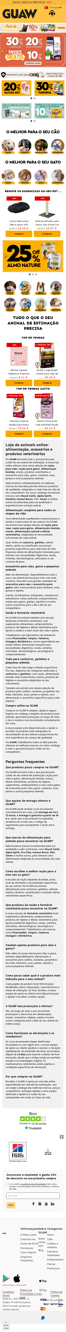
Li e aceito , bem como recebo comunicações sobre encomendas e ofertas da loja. (34, 1186)
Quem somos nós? (41, 1242)
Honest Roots (25, 499)
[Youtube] (46, 1204)
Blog (40, 1250)
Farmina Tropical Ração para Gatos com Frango (19, 423)
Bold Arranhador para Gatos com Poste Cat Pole (47, 223)
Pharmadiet (19, 638)
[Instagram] (39, 1204)
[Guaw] (19, 14)
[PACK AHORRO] (33, 28)
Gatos (50, 1234)
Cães (50, 1239)
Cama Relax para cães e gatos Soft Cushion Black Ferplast (19, 223)
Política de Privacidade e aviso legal (31, 1294)
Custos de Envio (29, 1243)
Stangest (11, 641)
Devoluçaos (26, 1248)
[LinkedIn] (52, 1204)
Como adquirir (28, 1252)
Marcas (51, 1264)
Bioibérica (24, 641)
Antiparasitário (55, 1259)
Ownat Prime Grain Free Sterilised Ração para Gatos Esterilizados (47, 423)
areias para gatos (15, 601)
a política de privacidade (33, 1184)
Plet (36, 499)
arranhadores (22, 595)
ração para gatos (29, 468)
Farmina (10, 499)
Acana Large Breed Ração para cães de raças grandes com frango (47, 372)
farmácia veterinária (30, 620)
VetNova (43, 638)
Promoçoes (53, 1268)
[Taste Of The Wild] (48, 1152)
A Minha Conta (28, 1234)
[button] (31, 75)
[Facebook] (33, 1204)
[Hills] (18, 1152)
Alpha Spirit (44, 495)
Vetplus (32, 638)
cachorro (28, 542)
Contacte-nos (28, 1239)
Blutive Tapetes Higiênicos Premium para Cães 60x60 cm (19, 372)
